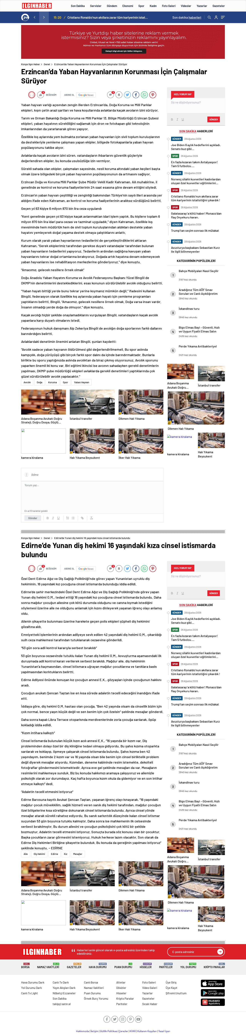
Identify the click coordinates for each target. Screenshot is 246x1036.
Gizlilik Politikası (108, 1031)
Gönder (32, 518)
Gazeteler (219, 5)
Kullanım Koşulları (147, 1031)
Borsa (25, 966)
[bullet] (73, 518)
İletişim (94, 1031)
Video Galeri (149, 987)
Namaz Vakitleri (48, 966)
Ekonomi (127, 5)
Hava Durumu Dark (32, 982)
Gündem (112, 5)
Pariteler (166, 966)
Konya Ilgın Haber (30, 64)
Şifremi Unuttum (176, 993)
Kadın (153, 5)
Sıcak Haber (149, 1004)
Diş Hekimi (39, 853)
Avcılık (27, 382)
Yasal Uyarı (164, 1031)
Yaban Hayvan (81, 382)
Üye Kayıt (171, 987)
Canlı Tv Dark (61, 982)
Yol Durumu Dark (31, 987)
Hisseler (146, 966)
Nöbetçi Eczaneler (64, 993)
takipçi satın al (62, 1004)
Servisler (95, 5)
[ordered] (67, 518)
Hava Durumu (98, 966)
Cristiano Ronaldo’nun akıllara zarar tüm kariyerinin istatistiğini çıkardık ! (107, 17)
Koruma (52, 382)
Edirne (54, 853)
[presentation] (34, 17)
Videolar (186, 5)
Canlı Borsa (91, 982)
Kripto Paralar (214, 966)
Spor (141, 5)
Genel (47, 64)
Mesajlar (77, 853)
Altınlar (120, 982)
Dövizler (121, 987)
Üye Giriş (171, 982)
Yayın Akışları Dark (64, 987)
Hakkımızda (82, 1031)
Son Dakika (78, 5)
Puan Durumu (123, 966)
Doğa (39, 382)
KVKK (133, 1031)
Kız (65, 853)
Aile (26, 853)
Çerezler (123, 1031)
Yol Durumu (188, 966)
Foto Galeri (168, 5)
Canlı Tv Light (29, 993)
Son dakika (186, 17)
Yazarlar (202, 5)
